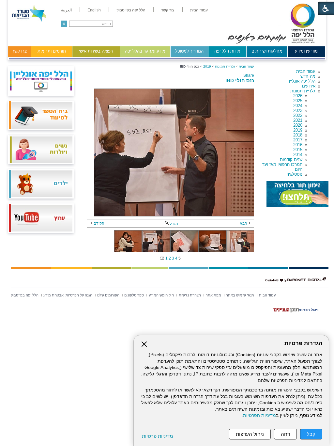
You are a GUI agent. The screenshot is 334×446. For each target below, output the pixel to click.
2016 (297, 144)
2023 (297, 110)
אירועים (308, 86)
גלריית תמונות (302, 90)
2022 (297, 115)
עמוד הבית (305, 71)
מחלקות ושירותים (266, 51)
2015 (297, 149)
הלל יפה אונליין (302, 81)
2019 (297, 130)
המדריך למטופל (189, 51)
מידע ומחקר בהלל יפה (145, 51)
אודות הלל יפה (227, 51)
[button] (64, 24)
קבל (311, 434)
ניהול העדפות (250, 434)
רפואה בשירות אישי (96, 51)
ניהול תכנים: (309, 310)
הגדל (174, 223)
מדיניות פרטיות (157, 436)
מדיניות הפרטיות (259, 415)
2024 (297, 105)
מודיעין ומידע (306, 51)
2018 (297, 135)
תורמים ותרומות (52, 51)
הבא (243, 223)
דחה (285, 434)
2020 (297, 125)
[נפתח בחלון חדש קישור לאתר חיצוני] (297, 194)
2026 (297, 95)
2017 (297, 139)
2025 (297, 100)
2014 (297, 154)
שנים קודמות (291, 159)
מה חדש (307, 76)
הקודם (99, 223)
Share (248, 75)
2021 (297, 120)
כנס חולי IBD (239, 80)
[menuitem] (199, 10)
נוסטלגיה (294, 174)
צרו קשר (19, 51)
